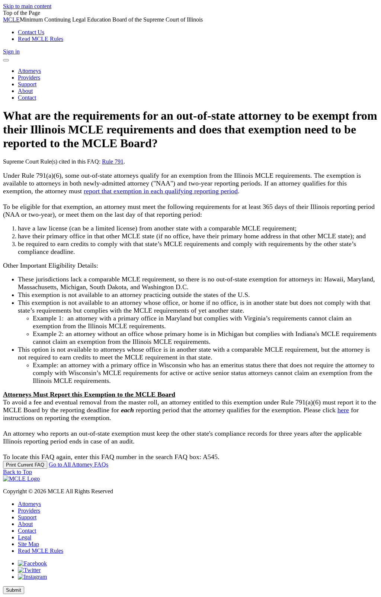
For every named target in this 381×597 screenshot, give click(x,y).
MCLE (11, 19)
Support (27, 517)
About (25, 524)
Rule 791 (113, 161)
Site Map (28, 544)
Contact (27, 530)
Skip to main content (27, 6)
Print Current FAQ (25, 465)
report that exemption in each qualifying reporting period (161, 191)
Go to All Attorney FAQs (78, 464)
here (343, 410)
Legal (24, 537)
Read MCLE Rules (40, 551)
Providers (29, 510)
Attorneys (29, 504)
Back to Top (17, 472)
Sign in (11, 51)
